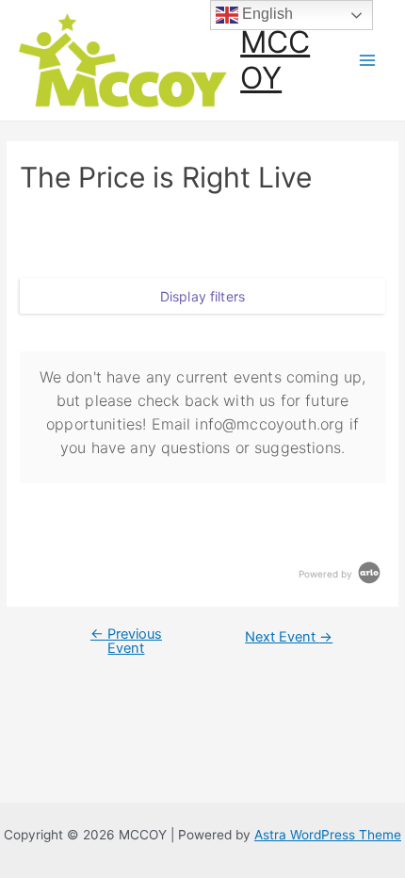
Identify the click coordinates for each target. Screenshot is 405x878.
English (265, 14)
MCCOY (275, 60)
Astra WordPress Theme (327, 834)
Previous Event (126, 641)
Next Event (288, 637)
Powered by (327, 573)
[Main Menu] (367, 60)
